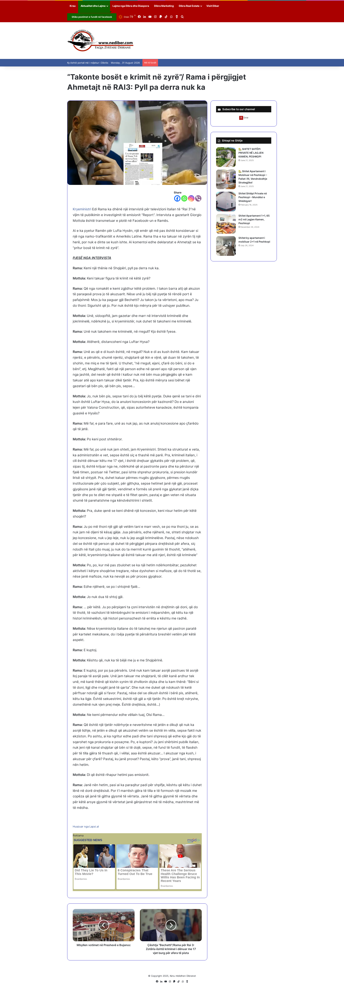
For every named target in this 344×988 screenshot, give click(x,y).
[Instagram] (191, 198)
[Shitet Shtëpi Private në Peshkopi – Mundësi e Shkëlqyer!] (226, 201)
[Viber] (198, 198)
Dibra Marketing (164, 5)
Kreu (73, 5)
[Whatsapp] (184, 198)
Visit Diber (212, 5)
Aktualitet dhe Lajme (93, 5)
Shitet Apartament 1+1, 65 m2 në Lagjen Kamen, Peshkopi (254, 219)
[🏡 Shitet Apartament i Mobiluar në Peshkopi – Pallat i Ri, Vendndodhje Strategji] (226, 179)
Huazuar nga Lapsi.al (86, 826)
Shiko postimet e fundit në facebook (92, 16)
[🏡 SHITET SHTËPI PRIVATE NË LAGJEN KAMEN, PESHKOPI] (226, 157)
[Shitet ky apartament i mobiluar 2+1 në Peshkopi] (226, 246)
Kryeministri (82, 209)
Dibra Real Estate (189, 5)
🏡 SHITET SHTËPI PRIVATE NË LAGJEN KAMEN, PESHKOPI (250, 152)
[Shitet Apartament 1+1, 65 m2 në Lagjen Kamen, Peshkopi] (226, 224)
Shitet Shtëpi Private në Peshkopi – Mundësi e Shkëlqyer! (252, 197)
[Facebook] (177, 198)
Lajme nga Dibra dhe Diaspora (131, 5)
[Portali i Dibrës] (100, 40)
